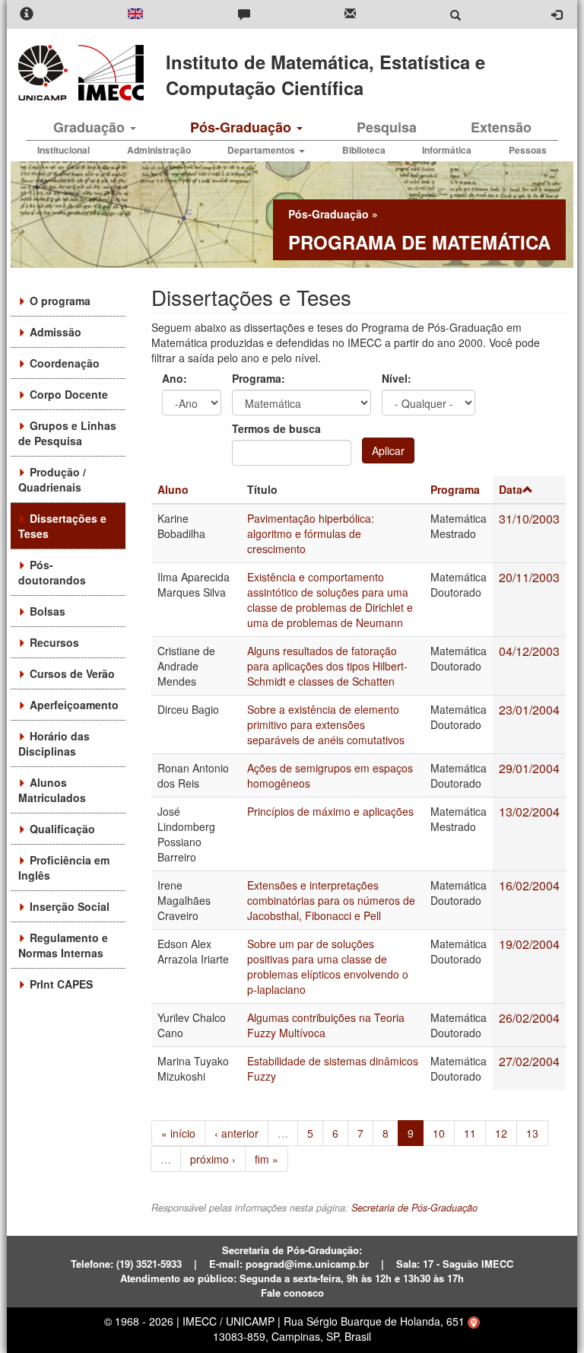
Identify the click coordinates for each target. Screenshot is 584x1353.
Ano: (174, 378)
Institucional (63, 150)
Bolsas (47, 611)
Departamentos (262, 150)
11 (470, 1133)
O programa (60, 300)
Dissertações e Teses (62, 526)
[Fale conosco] (244, 14)
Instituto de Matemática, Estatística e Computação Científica (325, 74)
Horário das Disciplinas (54, 743)
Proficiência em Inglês (64, 867)
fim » (266, 1159)
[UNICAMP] (45, 72)
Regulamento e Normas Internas (63, 945)
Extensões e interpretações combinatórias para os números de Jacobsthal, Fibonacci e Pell (331, 900)
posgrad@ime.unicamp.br (307, 1263)
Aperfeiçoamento (74, 704)
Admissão (55, 331)
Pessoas (528, 150)
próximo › (213, 1159)
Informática (446, 150)
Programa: (258, 378)
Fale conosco (292, 1292)
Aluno (173, 489)
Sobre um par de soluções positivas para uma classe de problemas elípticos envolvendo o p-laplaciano (327, 966)
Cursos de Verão (72, 673)
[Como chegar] (474, 1321)
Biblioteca (364, 150)
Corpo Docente (69, 394)
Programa (455, 489)
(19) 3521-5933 (149, 1263)
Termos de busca (276, 428)
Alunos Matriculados (52, 790)
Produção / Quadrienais (52, 479)
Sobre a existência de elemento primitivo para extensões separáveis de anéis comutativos (326, 724)
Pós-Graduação (242, 127)
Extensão (501, 127)
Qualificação (62, 828)
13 (532, 1133)
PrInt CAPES (61, 984)
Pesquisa (387, 127)
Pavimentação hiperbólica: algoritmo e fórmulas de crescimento (310, 533)
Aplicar (388, 450)
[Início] (108, 72)
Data (510, 489)
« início (178, 1133)
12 (501, 1133)
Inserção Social (70, 906)
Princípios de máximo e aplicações (330, 811)
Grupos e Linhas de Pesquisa (67, 433)
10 (439, 1133)
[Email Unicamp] (350, 14)
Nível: (396, 378)
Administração (159, 150)
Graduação (91, 127)
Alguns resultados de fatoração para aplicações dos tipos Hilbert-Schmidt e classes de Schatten (327, 666)
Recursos (54, 642)
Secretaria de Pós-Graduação (414, 1208)
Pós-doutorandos (52, 572)
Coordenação (65, 363)
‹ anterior (236, 1133)
